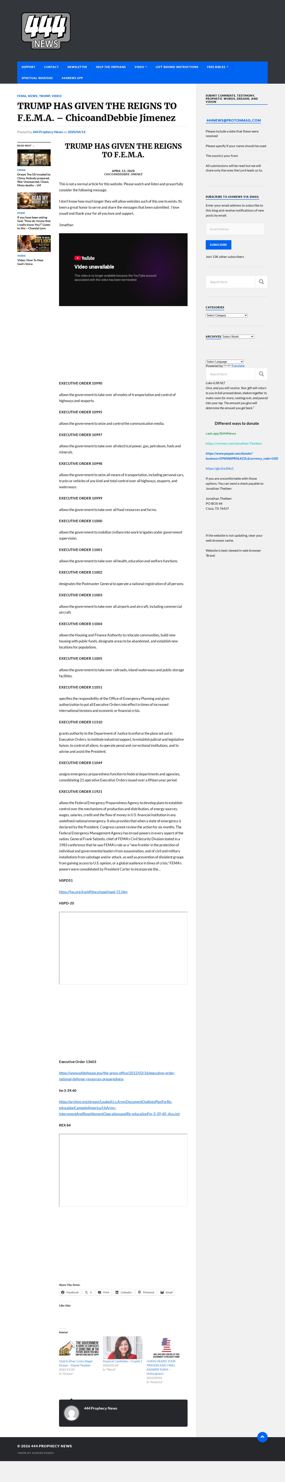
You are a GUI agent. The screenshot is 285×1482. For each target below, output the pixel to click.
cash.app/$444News (221, 433)
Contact (51, 67)
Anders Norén (43, 1452)
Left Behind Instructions (177, 67)
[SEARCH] (261, 281)
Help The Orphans (111, 67)
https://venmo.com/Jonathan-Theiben (234, 443)
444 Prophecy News (48, 132)
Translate (238, 366)
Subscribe (218, 244)
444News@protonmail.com (234, 120)
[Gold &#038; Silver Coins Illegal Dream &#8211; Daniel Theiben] (79, 1347)
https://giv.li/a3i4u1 (220, 468)
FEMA (21, 96)
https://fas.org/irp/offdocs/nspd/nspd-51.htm (93, 892)
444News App (72, 78)
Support (28, 67)
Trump (44, 96)
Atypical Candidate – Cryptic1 (122, 1361)
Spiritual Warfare (37, 78)
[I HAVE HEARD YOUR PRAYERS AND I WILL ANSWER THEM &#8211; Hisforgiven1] (166, 1347)
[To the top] (262, 1437)
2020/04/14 (76, 132)
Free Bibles (216, 67)
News (33, 96)
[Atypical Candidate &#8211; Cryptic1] (122, 1347)
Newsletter (77, 67)
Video (139, 67)
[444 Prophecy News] (142, 30)
